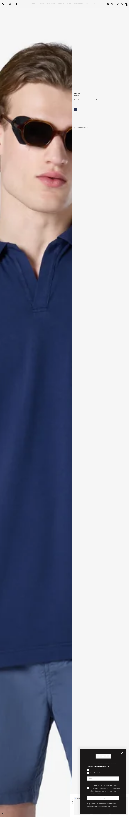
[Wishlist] (122, 4)
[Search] (108, 4)
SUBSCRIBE (103, 798)
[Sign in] (118, 4)
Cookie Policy (106, 806)
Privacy (100, 806)
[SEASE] (10, 4)
